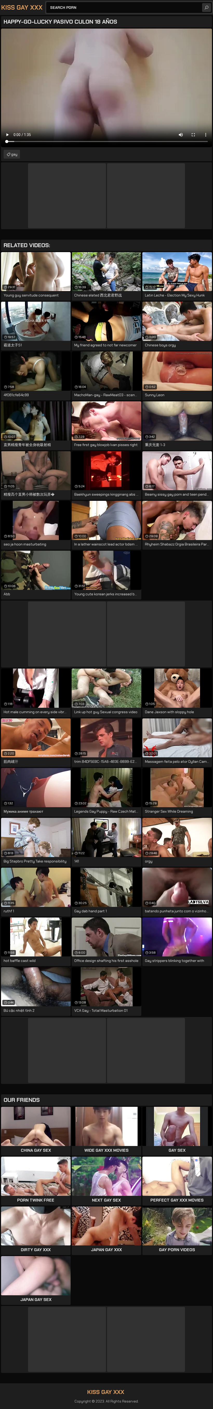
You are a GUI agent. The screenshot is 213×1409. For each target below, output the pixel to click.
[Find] (206, 7)
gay (14, 154)
